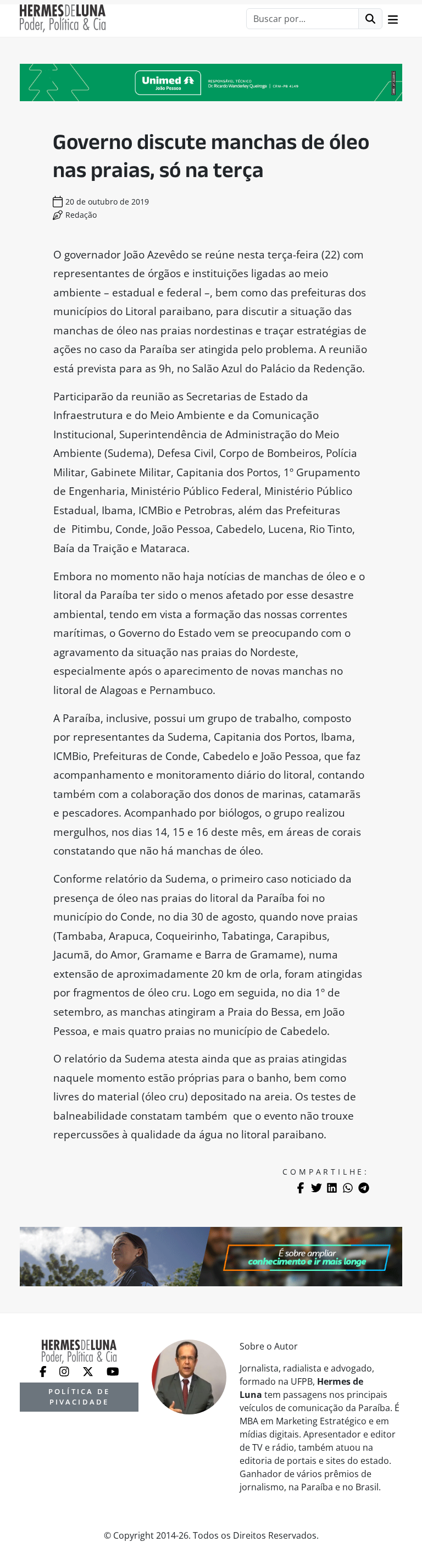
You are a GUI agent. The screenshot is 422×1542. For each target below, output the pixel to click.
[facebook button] (44, 1370)
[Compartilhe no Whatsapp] (347, 1187)
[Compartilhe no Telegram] (363, 1187)
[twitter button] (89, 1370)
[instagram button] (65, 1370)
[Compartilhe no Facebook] (300, 1187)
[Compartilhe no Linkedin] (331, 1187)
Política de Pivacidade (79, 1396)
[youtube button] (113, 1370)
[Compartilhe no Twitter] (316, 1187)
